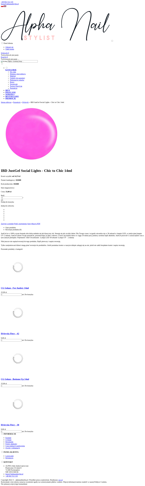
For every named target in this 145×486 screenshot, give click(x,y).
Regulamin (9, 442)
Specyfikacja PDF (33, 224)
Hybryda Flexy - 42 (10, 333)
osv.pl (60, 480)
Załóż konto (9, 49)
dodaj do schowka (7, 206)
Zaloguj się (9, 47)
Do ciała (13, 72)
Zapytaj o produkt (7, 224)
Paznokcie (13, 88)
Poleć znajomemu (20, 224)
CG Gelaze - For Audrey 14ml (15, 288)
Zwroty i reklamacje (12, 448)
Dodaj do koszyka (7, 202)
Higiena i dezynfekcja (18, 74)
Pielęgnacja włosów (17, 80)
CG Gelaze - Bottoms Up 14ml (15, 379)
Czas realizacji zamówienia (15, 446)
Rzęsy (12, 82)
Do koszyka (29, 294)
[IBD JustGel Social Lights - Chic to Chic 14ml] (32, 165)
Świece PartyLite (16, 86)
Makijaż (13, 76)
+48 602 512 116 (7, 2)
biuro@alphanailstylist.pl (10, 4)
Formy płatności (11, 444)
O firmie (8, 440)
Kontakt (8, 438)
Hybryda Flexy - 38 (10, 425)
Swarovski (14, 84)
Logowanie (9, 456)
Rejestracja (9, 458)
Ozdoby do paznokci (17, 78)
